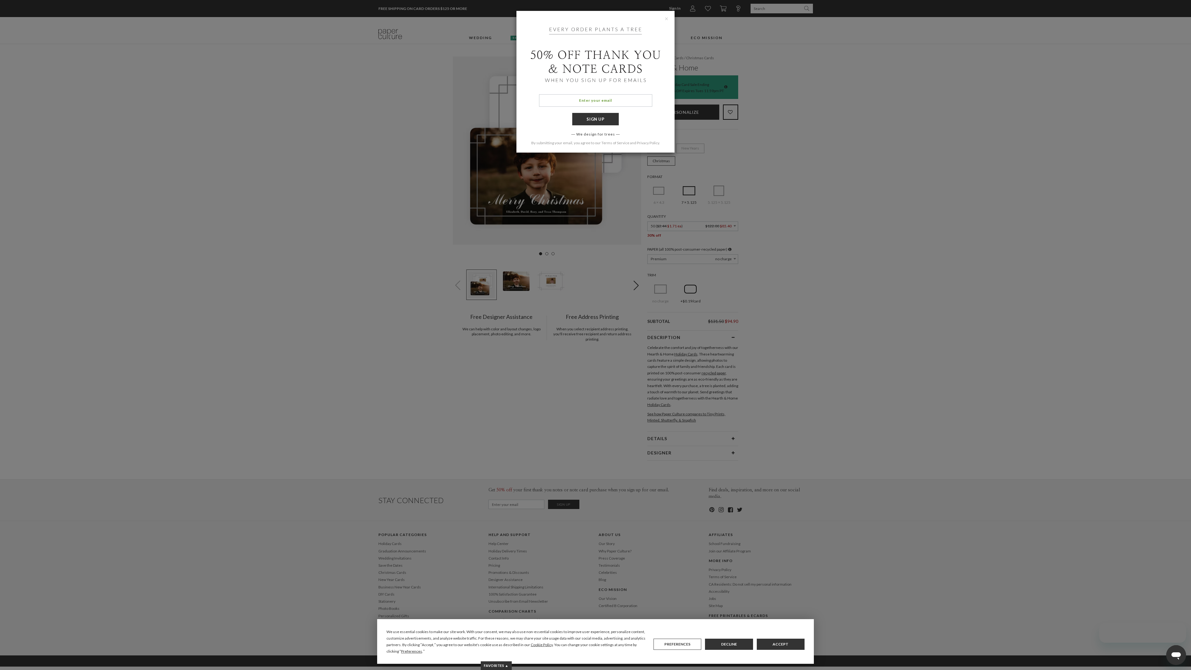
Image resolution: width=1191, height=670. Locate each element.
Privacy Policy (648, 143)
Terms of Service (615, 143)
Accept (780, 644)
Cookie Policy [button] (542, 644)
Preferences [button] (411, 651)
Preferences (677, 644)
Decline (729, 644)
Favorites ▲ (496, 665)
